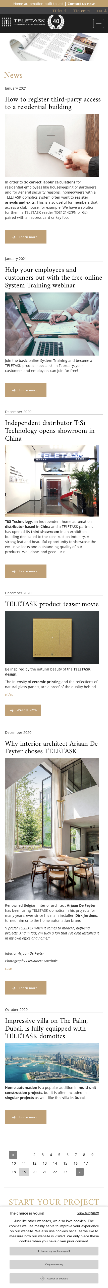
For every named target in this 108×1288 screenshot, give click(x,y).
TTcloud (59, 10)
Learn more (28, 237)
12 (34, 1163)
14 (55, 1163)
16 (76, 1163)
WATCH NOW (27, 710)
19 (24, 1171)
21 (45, 1171)
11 (24, 1163)
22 (55, 1171)
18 (14, 1171)
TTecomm (81, 10)
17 (86, 1163)
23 (65, 1171)
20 (34, 1171)
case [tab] (8, 968)
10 (14, 1163)
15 (65, 1163)
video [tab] (9, 694)
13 (45, 1163)
